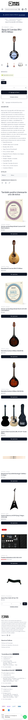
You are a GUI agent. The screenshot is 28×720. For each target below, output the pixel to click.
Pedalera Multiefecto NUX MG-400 (11, 557)
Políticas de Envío (5, 647)
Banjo (19, 20)
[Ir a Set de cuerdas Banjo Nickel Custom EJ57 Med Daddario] (14, 210)
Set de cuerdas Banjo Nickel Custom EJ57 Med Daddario (13, 227)
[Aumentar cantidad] (25, 88)
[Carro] (25, 9)
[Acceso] (22, 9)
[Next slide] (26, 65)
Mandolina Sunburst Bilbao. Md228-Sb (12, 351)
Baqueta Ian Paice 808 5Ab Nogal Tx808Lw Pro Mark (13, 474)
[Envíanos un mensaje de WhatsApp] (25, 717)
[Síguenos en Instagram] (7, 635)
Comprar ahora (14, 606)
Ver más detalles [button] (7, 667)
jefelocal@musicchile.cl (8, 673)
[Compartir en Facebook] (2, 183)
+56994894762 (7, 675)
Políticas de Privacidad (6, 643)
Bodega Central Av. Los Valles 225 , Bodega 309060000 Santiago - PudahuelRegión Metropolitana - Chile (11, 695)
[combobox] (12, 9)
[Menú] (2, 9)
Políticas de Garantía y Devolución (9, 645)
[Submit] (19, 9)
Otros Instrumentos (11, 20)
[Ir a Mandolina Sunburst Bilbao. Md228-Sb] (14, 334)
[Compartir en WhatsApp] (6, 183)
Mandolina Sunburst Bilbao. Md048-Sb (12, 391)
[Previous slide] (2, 65)
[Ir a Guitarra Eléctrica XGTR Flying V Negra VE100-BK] (14, 499)
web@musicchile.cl (7, 657)
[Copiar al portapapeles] (9, 183)
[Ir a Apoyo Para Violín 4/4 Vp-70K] (14, 582)
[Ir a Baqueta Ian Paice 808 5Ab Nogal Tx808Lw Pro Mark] (14, 457)
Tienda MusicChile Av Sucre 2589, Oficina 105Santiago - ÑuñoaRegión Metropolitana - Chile (10, 663)
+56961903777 (6, 659)
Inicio (6, 19)
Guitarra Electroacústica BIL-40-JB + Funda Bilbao (14, 432)
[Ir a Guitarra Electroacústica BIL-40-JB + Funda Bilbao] (14, 415)
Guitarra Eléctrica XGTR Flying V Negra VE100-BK (12, 516)
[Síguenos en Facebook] (9, 635)
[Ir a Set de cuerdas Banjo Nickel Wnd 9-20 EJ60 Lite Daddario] (14, 292)
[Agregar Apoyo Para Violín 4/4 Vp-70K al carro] (25, 603)
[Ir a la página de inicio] (14, 3)
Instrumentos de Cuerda (15, 19)
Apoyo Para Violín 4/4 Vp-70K (9, 598)
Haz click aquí (22, 14)
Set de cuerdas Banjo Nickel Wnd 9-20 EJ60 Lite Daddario (14, 309)
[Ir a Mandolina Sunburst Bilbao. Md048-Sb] (14, 375)
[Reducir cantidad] (2, 88)
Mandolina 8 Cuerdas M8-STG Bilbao (11, 268)
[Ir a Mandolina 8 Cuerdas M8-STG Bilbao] (14, 252)
